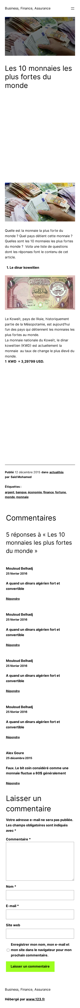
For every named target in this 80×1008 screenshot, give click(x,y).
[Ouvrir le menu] (72, 8)
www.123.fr (35, 999)
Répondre (13, 598)
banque (21, 492)
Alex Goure (15, 753)
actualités (56, 472)
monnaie (22, 497)
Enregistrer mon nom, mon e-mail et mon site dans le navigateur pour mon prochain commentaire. (41, 949)
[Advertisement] (40, 137)
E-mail (12, 906)
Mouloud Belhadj (19, 568)
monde (10, 497)
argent (9, 492)
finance (48, 492)
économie (35, 492)
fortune (60, 492)
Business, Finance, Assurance (27, 8)
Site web (13, 925)
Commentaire (18, 839)
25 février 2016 (16, 573)
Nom (11, 886)
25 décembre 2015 (19, 758)
